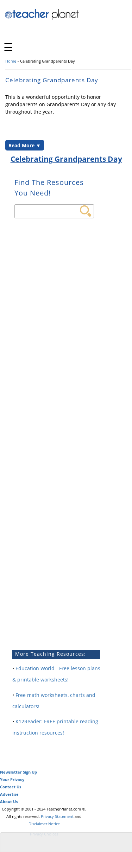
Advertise (9, 794)
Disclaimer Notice (44, 823)
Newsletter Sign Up (18, 772)
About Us (9, 801)
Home (10, 61)
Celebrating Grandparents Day (66, 159)
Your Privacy (12, 779)
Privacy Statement (57, 816)
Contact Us (10, 786)
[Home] (42, 18)
